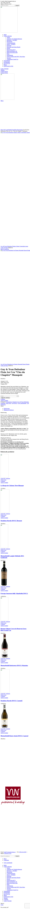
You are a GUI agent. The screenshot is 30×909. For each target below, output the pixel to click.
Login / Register (8, 900)
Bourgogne (9, 41)
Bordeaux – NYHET (12, 40)
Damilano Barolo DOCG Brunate (11, 520)
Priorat (8, 48)
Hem (2, 129)
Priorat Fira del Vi (11, 49)
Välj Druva (14, 403)
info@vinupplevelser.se (9, 852)
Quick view (3, 479)
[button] (5, 478)
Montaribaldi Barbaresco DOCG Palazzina (14, 665)
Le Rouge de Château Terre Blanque (12, 485)
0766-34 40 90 (22, 852)
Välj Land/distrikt (7, 129)
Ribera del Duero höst (12, 52)
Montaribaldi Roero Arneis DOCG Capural (14, 736)
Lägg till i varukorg (5, 397)
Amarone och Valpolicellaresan (14, 38)
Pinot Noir (8, 403)
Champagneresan (11, 43)
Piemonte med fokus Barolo (13, 47)
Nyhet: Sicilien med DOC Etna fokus (16, 56)
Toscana (9, 58)
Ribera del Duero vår (12, 51)
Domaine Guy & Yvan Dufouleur (20, 402)
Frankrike (14, 129)
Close (2, 904)
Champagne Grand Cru (12, 59)
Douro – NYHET (11, 44)
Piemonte (9, 45)
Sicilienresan (10, 55)
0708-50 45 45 (7, 853)
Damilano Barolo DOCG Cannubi (11, 701)
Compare (6, 899)
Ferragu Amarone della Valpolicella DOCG (14, 593)
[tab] (16, 408)
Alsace (8, 37)
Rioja (8, 53)
